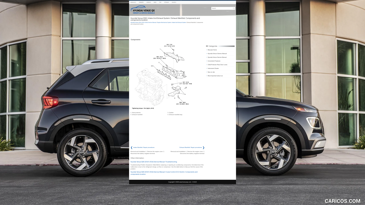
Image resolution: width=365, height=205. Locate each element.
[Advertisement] (168, 31)
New (155, 2)
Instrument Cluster (213, 68)
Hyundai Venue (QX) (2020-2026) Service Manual (143, 22)
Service (148, 2)
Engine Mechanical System (164, 22)
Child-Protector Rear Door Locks (217, 64)
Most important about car (215, 75)
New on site (211, 72)
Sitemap (166, 2)
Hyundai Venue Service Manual (217, 57)
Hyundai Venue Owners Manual (217, 53)
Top (160, 2)
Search (174, 2)
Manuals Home (212, 50)
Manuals (133, 2)
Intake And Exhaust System (179, 22)
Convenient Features (214, 61)
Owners (141, 2)
